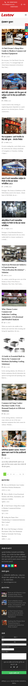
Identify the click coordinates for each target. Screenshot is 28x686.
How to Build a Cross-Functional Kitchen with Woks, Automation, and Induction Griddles (13, 496)
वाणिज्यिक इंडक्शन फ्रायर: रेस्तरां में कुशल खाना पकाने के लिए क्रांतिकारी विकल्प (14, 452)
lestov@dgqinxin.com (8, 4)
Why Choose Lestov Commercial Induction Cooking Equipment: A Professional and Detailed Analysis (12, 314)
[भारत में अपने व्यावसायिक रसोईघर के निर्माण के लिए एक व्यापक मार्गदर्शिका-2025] (14, 167)
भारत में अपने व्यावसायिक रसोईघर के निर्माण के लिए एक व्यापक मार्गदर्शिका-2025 (13, 181)
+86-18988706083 (12, 2)
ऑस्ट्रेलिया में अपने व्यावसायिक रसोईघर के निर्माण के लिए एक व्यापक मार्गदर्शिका (13, 223)
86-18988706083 (8, 580)
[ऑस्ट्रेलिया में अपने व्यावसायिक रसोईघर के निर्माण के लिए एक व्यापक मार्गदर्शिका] (14, 209)
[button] (26, 15)
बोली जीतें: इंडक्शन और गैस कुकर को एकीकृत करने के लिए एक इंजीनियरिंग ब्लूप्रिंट (14, 95)
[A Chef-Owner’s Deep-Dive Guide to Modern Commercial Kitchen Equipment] (14, 37)
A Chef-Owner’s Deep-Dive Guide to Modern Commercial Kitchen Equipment (14, 50)
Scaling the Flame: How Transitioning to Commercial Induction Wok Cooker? (13, 520)
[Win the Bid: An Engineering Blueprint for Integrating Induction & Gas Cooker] (14, 81)
